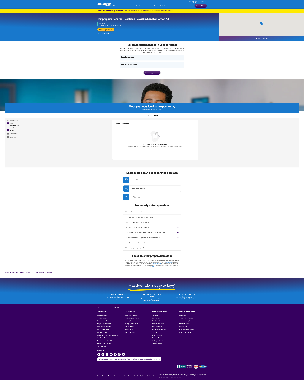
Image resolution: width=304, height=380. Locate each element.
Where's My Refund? (185, 332)
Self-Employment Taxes (132, 318)
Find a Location (102, 315)
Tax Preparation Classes (159, 341)
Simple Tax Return (102, 338)
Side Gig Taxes (129, 321)
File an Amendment (103, 329)
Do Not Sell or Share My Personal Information (141, 376)
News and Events (157, 326)
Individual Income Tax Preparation (107, 335)
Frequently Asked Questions (187, 329)
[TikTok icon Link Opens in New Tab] (115, 354)
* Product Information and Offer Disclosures (110, 308)
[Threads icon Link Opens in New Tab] (119, 354)
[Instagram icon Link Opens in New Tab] (102, 354)
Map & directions (261, 38)
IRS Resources (129, 329)
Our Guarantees (102, 318)
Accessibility (183, 326)
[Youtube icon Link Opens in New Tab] (111, 354)
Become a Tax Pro (157, 338)
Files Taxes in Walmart (104, 326)
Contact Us (163, 6)
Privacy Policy (101, 376)
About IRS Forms (130, 332)
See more (152, 266)
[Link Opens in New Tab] (185, 367)
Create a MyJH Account (186, 318)
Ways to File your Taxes (104, 324)
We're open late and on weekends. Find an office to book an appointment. (127, 358)
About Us (155, 315)
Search (202, 2)
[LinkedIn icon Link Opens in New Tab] (123, 355)
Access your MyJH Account (187, 321)
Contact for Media (184, 324)
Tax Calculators (129, 326)
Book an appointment (105, 30)
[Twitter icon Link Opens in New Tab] (107, 354)
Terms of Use (112, 376)
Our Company (156, 318)
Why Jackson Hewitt (158, 324)
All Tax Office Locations (159, 329)
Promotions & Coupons (104, 321)
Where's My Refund (152, 6)
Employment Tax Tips (131, 315)
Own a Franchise (157, 343)
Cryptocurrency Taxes (104, 343)
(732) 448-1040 (105, 33)
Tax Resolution (101, 346)
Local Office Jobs (157, 335)
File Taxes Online (102, 332)
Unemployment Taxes (131, 324)
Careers (154, 332)
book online (169, 262)
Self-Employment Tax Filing (105, 341)
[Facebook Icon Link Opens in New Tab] (98, 354)
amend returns (157, 263)
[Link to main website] (104, 4)
